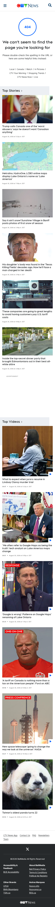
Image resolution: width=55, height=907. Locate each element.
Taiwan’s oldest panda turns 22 (19, 812)
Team (5, 839)
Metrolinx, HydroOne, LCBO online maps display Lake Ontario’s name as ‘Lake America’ (24, 176)
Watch (29, 69)
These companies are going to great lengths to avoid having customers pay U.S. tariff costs (27, 314)
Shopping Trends (36, 73)
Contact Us (25, 835)
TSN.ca (6, 893)
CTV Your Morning (17, 73)
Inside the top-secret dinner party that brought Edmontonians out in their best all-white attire (26, 361)
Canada (20, 69)
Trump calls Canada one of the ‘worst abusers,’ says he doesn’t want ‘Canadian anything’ (25, 129)
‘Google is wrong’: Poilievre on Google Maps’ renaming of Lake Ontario (26, 616)
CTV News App (10, 835)
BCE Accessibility (11, 872)
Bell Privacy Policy (37, 869)
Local (11, 69)
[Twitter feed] (27, 849)
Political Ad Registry (38, 876)
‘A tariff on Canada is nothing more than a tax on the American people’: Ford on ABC (26, 682)
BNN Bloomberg (10, 889)
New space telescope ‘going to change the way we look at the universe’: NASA (26, 748)
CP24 (5, 886)
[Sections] (5, 5)
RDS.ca (32, 893)
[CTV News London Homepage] (27, 5)
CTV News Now (24, 77)
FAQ (34, 835)
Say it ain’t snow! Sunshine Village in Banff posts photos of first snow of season (25, 222)
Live (36, 77)
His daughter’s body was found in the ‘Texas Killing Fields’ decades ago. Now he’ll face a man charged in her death (27, 267)
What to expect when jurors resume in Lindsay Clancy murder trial (23, 481)
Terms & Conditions (38, 872)
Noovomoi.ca (35, 889)
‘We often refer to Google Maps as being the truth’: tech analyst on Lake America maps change (27, 548)
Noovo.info (34, 886)
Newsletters (43, 835)
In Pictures (39, 69)
